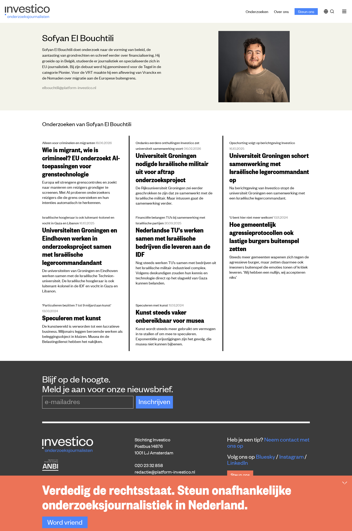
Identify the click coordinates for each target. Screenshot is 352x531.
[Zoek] (333, 11)
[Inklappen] (344, 482)
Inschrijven (154, 401)
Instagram (291, 456)
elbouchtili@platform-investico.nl (69, 87)
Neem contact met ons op (268, 442)
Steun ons (306, 11)
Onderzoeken (257, 11)
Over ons (281, 11)
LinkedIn (237, 462)
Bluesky (265, 456)
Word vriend (64, 522)
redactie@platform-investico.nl (165, 472)
